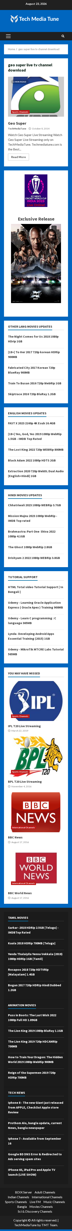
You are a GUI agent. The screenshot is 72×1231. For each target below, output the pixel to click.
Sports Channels (20, 112)
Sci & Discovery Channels (35, 1211)
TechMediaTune (17, 128)
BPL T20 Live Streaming (36, 757)
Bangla (22, 1206)
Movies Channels (41, 1206)
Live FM (35, 1202)
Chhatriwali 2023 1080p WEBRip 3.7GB (34, 505)
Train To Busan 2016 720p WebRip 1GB (34, 383)
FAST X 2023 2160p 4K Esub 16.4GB (31, 423)
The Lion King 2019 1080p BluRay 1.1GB (35, 1031)
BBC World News (36, 868)
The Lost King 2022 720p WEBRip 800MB (36, 449)
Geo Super (36, 97)
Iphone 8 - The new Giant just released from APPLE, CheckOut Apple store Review (35, 1107)
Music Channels (54, 1202)
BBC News (36, 812)
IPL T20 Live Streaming (36, 701)
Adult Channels (45, 1192)
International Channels (23, 827)
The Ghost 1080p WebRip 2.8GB (30, 547)
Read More (18, 157)
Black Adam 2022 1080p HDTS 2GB (32, 460)
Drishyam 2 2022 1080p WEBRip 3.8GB (34, 558)
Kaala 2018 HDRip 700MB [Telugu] (31, 943)
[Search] (63, 36)
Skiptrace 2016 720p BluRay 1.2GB (32, 394)
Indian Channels (18, 1197)
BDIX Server (23, 1192)
